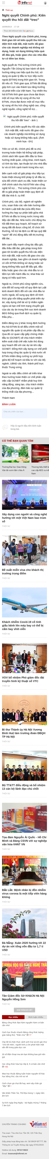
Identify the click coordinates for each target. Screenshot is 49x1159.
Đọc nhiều (13, 1017)
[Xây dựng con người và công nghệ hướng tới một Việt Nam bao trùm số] (24, 495)
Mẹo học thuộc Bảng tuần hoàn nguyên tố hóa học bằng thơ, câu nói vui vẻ (23, 1075)
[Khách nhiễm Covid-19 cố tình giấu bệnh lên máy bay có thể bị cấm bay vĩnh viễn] (24, 602)
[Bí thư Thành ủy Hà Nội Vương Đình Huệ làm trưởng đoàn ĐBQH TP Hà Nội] (24, 710)
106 (6, 1066)
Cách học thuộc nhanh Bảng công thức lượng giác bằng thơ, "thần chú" (23, 1033)
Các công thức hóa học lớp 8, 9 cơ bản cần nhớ (23, 1064)
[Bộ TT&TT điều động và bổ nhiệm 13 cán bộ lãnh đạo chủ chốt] (24, 766)
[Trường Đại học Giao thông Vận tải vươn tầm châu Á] (15, 453)
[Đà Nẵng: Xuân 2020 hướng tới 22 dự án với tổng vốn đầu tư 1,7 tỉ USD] (24, 923)
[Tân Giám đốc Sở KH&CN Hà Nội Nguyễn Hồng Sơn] (24, 976)
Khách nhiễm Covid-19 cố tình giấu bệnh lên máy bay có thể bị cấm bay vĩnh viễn (22, 625)
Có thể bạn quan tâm (17, 440)
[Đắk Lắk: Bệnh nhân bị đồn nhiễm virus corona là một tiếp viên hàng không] (24, 871)
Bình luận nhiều (35, 1017)
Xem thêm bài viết (24, 1010)
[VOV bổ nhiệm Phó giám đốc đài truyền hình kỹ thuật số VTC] (24, 658)
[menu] (3, 2)
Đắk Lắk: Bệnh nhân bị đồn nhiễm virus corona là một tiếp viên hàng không (24, 893)
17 (30, 1035)
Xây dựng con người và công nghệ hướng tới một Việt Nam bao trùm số (24, 518)
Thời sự (9, 10)
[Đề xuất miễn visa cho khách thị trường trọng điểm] (24, 550)
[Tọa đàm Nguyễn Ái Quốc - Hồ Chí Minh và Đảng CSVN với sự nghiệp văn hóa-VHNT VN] (24, 818)
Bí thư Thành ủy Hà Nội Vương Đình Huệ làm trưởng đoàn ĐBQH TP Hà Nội (23, 733)
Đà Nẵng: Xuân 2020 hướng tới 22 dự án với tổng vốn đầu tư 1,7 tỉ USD (24, 946)
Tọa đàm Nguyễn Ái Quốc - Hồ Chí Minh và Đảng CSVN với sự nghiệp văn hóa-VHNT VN (24, 841)
